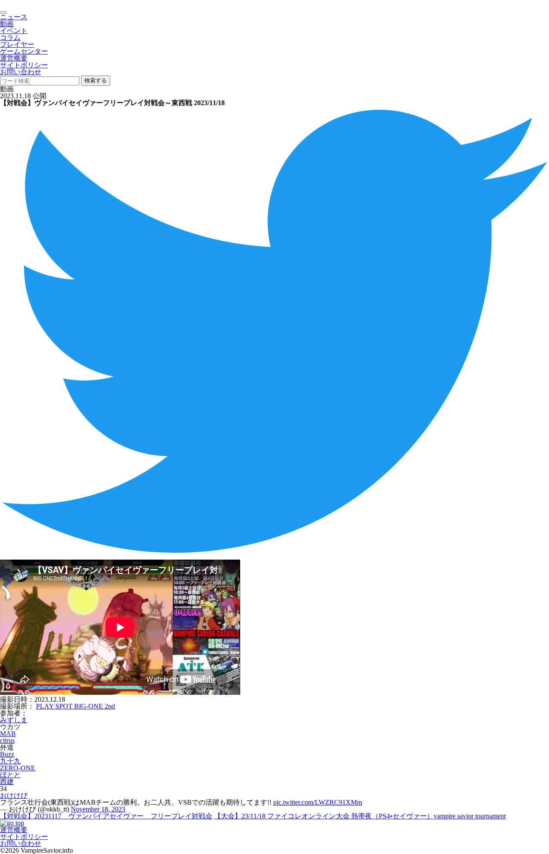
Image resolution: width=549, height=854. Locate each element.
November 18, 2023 (98, 809)
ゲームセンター (24, 51)
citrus (7, 740)
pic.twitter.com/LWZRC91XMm (317, 802)
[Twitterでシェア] (274, 556)
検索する (95, 80)
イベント (13, 30)
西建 (7, 781)
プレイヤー (17, 44)
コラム (10, 37)
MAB (8, 733)
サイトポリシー (24, 65)
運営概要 (13, 58)
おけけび (13, 795)
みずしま (13, 720)
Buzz (7, 754)
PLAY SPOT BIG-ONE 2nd (75, 706)
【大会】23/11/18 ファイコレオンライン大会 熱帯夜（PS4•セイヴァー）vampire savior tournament (360, 816)
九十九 (10, 761)
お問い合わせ (20, 72)
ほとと (10, 774)
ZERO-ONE (17, 768)
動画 (7, 23)
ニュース (13, 17)
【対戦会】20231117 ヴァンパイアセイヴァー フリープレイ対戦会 (106, 816)
